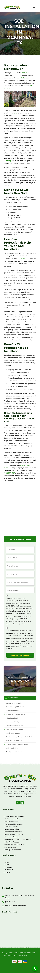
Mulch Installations (13, 733)
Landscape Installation (14, 726)
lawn (15, 113)
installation (24, 73)
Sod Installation (12, 748)
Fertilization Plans (12, 711)
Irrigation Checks (12, 718)
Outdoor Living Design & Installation (20, 737)
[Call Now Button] (35, 968)
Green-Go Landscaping (24, 78)
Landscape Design (13, 722)
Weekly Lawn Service (14, 752)
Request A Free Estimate (20, 655)
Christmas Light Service (15, 707)
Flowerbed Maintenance (15, 714)
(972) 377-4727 (9, 473)
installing (7, 161)
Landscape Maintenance (15, 729)
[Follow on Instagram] (22, 802)
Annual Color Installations (15, 703)
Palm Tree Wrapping (14, 741)
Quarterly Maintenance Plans (17, 744)
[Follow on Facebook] (18, 802)
